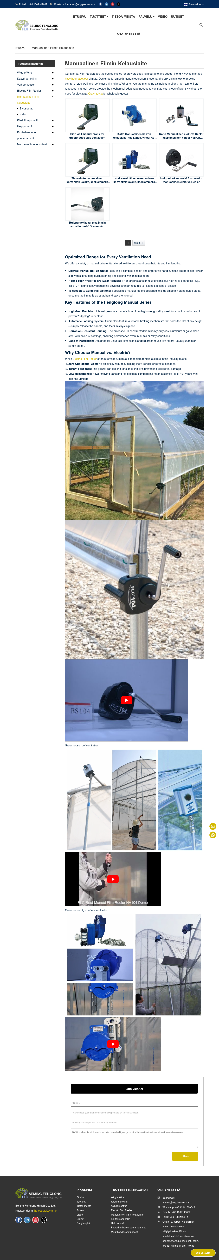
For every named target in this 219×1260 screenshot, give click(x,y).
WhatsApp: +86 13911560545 (179, 1207)
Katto (23, 114)
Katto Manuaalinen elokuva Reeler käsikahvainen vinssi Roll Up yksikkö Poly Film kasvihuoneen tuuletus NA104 (181, 139)
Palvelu (81, 1210)
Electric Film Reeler (29, 90)
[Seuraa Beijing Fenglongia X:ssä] (118, 3)
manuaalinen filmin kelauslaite (53, 47)
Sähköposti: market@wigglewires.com (74, 4)
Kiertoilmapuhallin (28, 120)
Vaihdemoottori (26, 84)
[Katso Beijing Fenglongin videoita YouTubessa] (112, 3)
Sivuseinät (26, 108)
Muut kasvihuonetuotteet (32, 144)
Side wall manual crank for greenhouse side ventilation (87, 136)
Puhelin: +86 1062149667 (33, 4)
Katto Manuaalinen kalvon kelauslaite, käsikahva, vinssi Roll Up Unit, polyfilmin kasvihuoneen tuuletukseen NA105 (134, 139)
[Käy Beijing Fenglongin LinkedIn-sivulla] (106, 3)
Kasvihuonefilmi (27, 78)
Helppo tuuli (24, 126)
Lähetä (185, 1156)
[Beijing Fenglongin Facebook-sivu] (100, 3)
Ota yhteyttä (95, 93)
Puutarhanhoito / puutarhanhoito (27, 135)
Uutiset (80, 1219)
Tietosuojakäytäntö (45, 1210)
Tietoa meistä (84, 1205)
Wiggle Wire (24, 72)
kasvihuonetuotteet (76, 78)
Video (80, 1214)
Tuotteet (81, 1201)
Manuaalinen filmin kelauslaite (28, 99)
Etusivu (20, 47)
